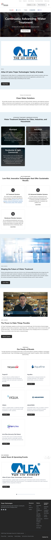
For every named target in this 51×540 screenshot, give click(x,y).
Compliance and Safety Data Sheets (46, 512)
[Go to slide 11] (27, 494)
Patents (37, 523)
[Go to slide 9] (25, 494)
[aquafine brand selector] (18, 10)
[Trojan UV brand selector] (11, 10)
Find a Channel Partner (39, 0)
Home (30, 505)
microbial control (15, 199)
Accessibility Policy (38, 506)
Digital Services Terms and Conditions (39, 520)
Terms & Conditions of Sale (39, 510)
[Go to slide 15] (32, 494)
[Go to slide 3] (18, 494)
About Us (31, 507)
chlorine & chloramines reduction (15, 201)
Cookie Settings (17, 536)
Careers (20, 0)
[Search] (34, 5)
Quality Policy (39, 525)
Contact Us (25, 0)
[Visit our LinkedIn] (5, 510)
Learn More (6, 282)
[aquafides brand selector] (32, 10)
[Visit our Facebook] (1, 510)
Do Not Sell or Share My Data (28, 536)
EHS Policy (38, 527)
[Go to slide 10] (26, 494)
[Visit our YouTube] (3, 510)
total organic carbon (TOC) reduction (13, 202)
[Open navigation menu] (49, 5)
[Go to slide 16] (33, 494)
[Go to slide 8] (24, 494)
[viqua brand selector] (25, 10)
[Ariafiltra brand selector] (40, 10)
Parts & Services (41, 5)
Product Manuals (45, 516)
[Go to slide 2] (17, 494)
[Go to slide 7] (23, 494)
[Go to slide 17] (34, 494)
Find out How (25, 31)
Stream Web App (31, 0)
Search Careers (7, 336)
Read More (5, 84)
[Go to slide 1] (16, 494)
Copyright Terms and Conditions (38, 515)
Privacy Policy (3, 536)
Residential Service (46, 507)
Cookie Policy (10, 536)
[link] (13, 373)
